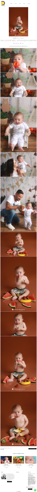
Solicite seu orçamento (32, 448)
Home (11, 3)
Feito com (19, 491)
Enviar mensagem (31, 475)
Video (20, 3)
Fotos (16, 3)
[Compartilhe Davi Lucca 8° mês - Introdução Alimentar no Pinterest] (3, 449)
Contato (29, 3)
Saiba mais (9, 481)
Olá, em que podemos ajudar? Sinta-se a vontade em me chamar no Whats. (30, 487)
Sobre (24, 3)
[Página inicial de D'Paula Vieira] (3, 3)
